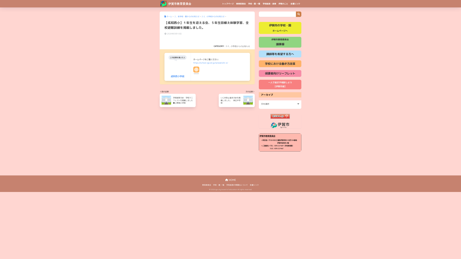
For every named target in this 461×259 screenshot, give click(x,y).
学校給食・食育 (269, 3)
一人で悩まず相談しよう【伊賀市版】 (280, 84)
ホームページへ (280, 27)
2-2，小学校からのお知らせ (238, 46)
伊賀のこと (283, 3)
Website (196, 73)
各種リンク (295, 3)
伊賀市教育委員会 (179, 3)
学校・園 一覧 (254, 3)
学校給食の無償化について (237, 185)
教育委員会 (241, 3)
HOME (232, 179)
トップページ (228, 3)
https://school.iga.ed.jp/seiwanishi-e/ (210, 63)
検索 (298, 14)
